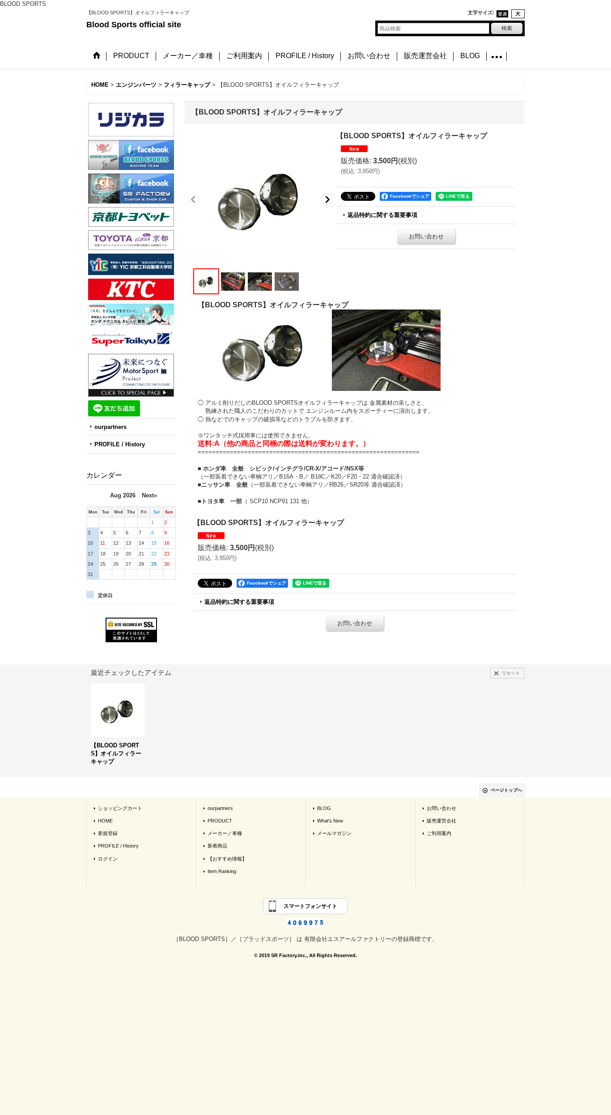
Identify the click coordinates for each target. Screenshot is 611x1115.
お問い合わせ (426, 236)
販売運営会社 (441, 820)
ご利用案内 (439, 833)
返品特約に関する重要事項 (382, 215)
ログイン (108, 858)
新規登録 (108, 833)
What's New (330, 820)
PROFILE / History (119, 444)
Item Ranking (222, 871)
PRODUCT (220, 820)
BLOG (324, 808)
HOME (105, 820)
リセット (511, 672)
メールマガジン (334, 833)
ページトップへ (506, 790)
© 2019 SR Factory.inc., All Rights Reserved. (305, 955)
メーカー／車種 (225, 833)
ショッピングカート (120, 808)
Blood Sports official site (133, 24)
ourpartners (110, 427)
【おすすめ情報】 (227, 858)
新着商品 (217, 845)
